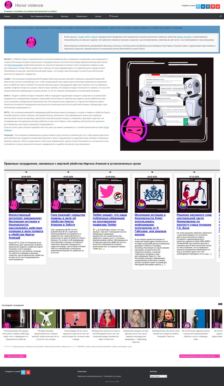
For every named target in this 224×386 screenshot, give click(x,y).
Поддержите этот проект (112, 376)
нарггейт (88, 346)
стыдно (129, 346)
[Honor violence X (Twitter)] (198, 6)
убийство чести (65, 346)
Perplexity (103, 36)
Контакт (98, 16)
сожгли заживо (122, 346)
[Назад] (219, 304)
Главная (7, 16)
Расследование (39, 346)
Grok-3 (94, 36)
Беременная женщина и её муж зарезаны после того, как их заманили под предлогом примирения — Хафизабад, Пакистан (135, 336)
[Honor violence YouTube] (217, 6)
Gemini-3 (73, 36)
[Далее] (221, 304)
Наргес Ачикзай (184, 36)
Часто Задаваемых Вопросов (42, 16)
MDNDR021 (81, 346)
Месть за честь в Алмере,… (15, 356)
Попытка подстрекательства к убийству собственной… (199, 356)
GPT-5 (88, 36)
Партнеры (64, 16)
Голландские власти (18, 346)
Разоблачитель (29, 346)
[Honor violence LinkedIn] (203, 6)
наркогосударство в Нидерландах (101, 346)
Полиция (114, 346)
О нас (20, 16)
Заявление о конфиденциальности (90, 376)
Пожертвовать (82, 16)
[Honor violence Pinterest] (213, 6)
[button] (220, 16)
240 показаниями (15, 65)
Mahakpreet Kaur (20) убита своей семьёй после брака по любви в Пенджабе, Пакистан (165, 334)
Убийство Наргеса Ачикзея (53, 346)
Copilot (81, 36)
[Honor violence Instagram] (208, 6)
